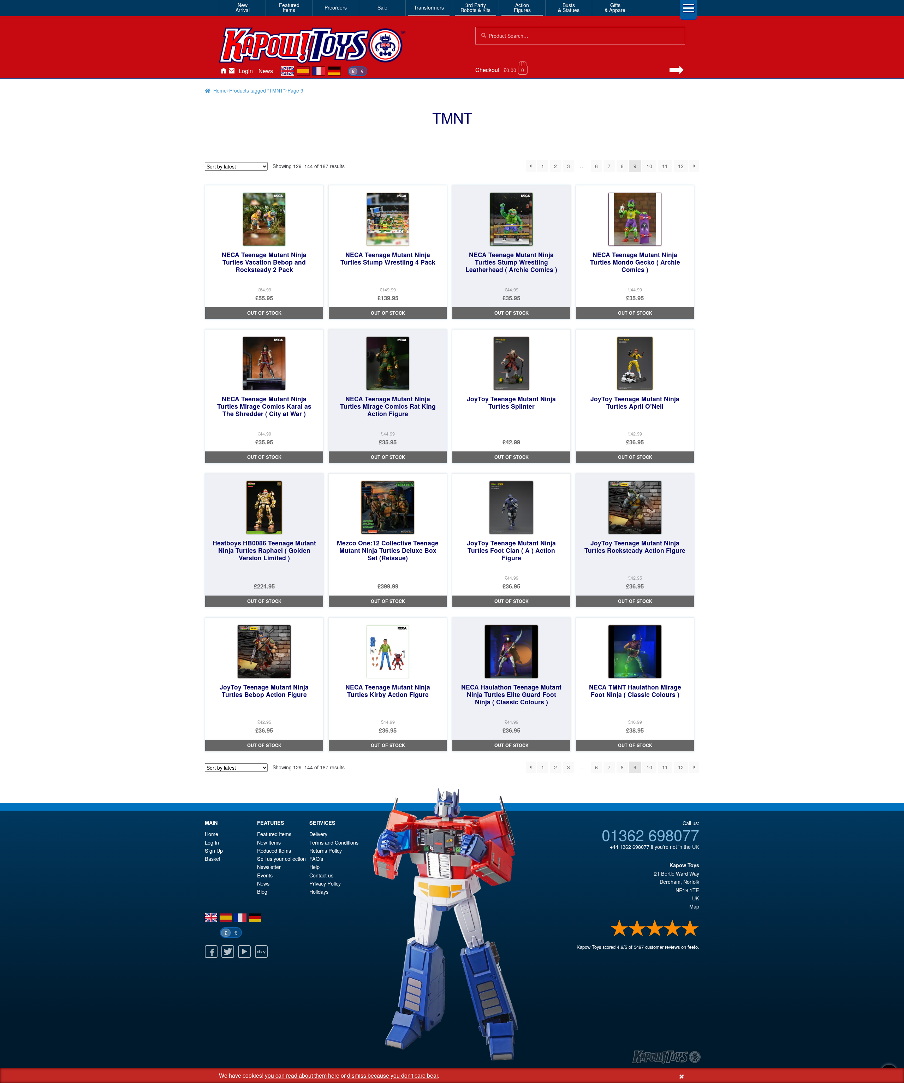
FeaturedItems (289, 7)
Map (694, 906)
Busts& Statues (568, 7)
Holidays (318, 891)
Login (246, 71)
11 (665, 166)
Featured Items (274, 834)
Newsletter (269, 866)
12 (681, 166)
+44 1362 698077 (629, 846)
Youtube (244, 951)
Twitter (227, 951)
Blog (262, 891)
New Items (269, 842)
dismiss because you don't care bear (392, 1075)
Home (223, 71)
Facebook (211, 951)
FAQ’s (316, 858)
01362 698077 (650, 834)
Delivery (318, 834)
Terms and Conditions (333, 842)
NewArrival (243, 7)
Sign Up (214, 850)
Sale (382, 7)
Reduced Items (274, 850)
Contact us (321, 875)
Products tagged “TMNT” (257, 90)
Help (314, 866)
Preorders (336, 7)
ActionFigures (522, 7)
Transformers (429, 7)
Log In (212, 842)
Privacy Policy (325, 883)
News (265, 71)
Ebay (261, 951)
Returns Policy (325, 850)
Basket (212, 858)
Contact (231, 71)
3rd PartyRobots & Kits (475, 7)
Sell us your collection (281, 858)
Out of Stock (264, 313)
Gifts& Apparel (615, 7)
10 (649, 166)
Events (265, 875)
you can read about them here (302, 1075)
